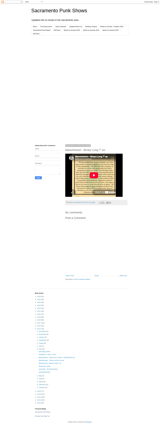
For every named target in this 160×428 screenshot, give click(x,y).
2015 (39, 329)
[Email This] (100, 202)
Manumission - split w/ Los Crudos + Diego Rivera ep (57, 357)
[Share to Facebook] (107, 202)
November (42, 334)
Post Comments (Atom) (82, 279)
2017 (39, 323)
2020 (39, 314)
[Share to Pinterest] (110, 202)
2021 (39, 311)
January (42, 387)
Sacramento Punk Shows (59, 10)
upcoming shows (44, 351)
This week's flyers (46, 26)
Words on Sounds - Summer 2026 (111, 26)
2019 (39, 317)
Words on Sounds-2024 (91, 30)
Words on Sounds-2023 (110, 30)
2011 (39, 400)
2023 (39, 305)
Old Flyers (57, 30)
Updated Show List (75, 26)
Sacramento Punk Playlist (41, 30)
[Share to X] (105, 202)
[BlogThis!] (103, 202)
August (41, 343)
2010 (39, 403)
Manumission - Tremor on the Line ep (51, 360)
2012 (39, 397)
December (42, 331)
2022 (39, 308)
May (40, 376)
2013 (39, 394)
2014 (39, 391)
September (43, 340)
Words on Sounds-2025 (72, 30)
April (40, 379)
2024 (39, 302)
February (42, 384)
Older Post (123, 276)
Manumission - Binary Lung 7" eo (50, 363)
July (40, 346)
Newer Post (70, 276)
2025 (39, 299)
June (41, 349)
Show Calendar (60, 26)
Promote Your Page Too (42, 416)
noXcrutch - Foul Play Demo (48, 369)
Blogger (89, 422)
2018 (39, 320)
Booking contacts (91, 26)
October (42, 337)
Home (35, 26)
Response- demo (44, 366)
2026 (39, 296)
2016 (39, 326)
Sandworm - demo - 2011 (47, 354)
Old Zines (36, 34)
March (41, 382)
